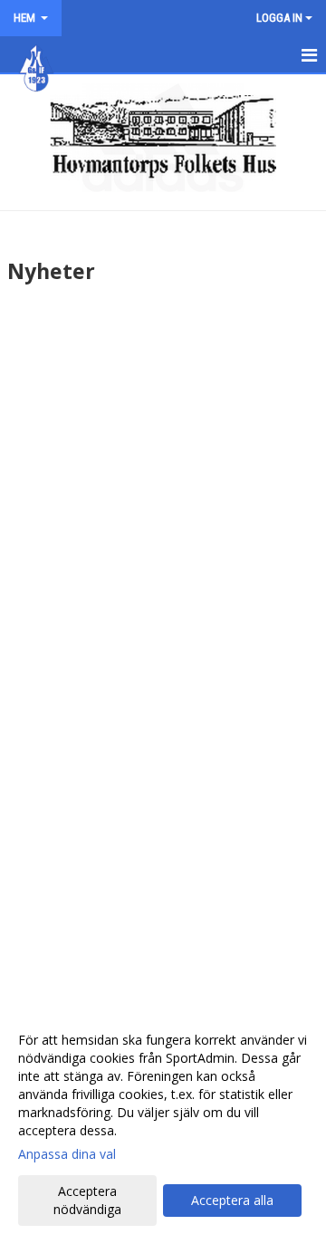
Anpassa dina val (67, 1154)
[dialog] (163, 1124)
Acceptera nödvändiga (87, 1200)
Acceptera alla (232, 1200)
